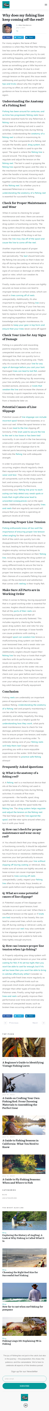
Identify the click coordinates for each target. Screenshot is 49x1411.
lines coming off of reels (22, 295)
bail (26, 256)
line (37, 302)
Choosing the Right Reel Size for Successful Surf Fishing (20, 1274)
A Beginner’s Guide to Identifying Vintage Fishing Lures (23, 1054)
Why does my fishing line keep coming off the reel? (23, 17)
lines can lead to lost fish (25, 371)
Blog (4, 1194)
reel (22, 928)
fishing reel (7, 163)
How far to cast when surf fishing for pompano (22, 1308)
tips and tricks (9, 83)
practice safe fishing (31, 756)
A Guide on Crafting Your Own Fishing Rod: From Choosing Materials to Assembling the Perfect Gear (23, 1092)
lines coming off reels (24, 876)
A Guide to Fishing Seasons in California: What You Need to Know (23, 1133)
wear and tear (9, 475)
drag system (34, 144)
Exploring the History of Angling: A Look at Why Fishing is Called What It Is (23, 1238)
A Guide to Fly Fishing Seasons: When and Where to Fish (23, 1171)
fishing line (37, 152)
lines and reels (9, 996)
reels (12, 697)
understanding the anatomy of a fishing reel (24, 193)
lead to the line (20, 428)
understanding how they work (17, 723)
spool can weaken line (24, 637)
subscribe (24, 1386)
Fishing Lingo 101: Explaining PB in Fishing (21, 1342)
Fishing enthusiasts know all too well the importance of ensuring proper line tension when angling (23, 532)
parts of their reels (23, 611)
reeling (22, 583)
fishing (5, 122)
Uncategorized (9, 1198)
